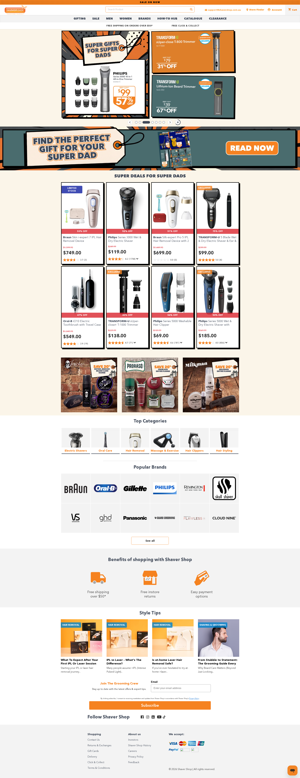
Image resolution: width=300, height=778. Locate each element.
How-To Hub (167, 18)
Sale (95, 18)
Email (154, 682)
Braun (67, 237)
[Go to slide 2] (140, 122)
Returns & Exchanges (99, 745)
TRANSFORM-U (209, 237)
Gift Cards (93, 751)
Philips (113, 237)
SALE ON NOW (150, 2)
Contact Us (94, 740)
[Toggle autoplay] (178, 122)
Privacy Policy (135, 757)
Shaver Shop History (139, 745)
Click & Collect (96, 762)
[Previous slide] (130, 122)
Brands (144, 18)
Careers (132, 751)
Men (109, 18)
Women (126, 18)
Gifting (80, 18)
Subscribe (150, 705)
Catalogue (193, 18)
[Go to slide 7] (163, 122)
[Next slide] (170, 122)
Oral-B (68, 321)
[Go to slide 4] (150, 122)
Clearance (218, 18)
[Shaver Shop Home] (16, 9)
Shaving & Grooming (213, 625)
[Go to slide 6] (160, 122)
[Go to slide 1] (136, 122)
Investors (133, 740)
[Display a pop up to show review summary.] (138, 260)
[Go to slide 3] (143, 122)
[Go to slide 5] (156, 122)
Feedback (133, 762)
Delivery (92, 757)
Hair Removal (70, 625)
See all (150, 540)
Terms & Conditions (99, 768)
